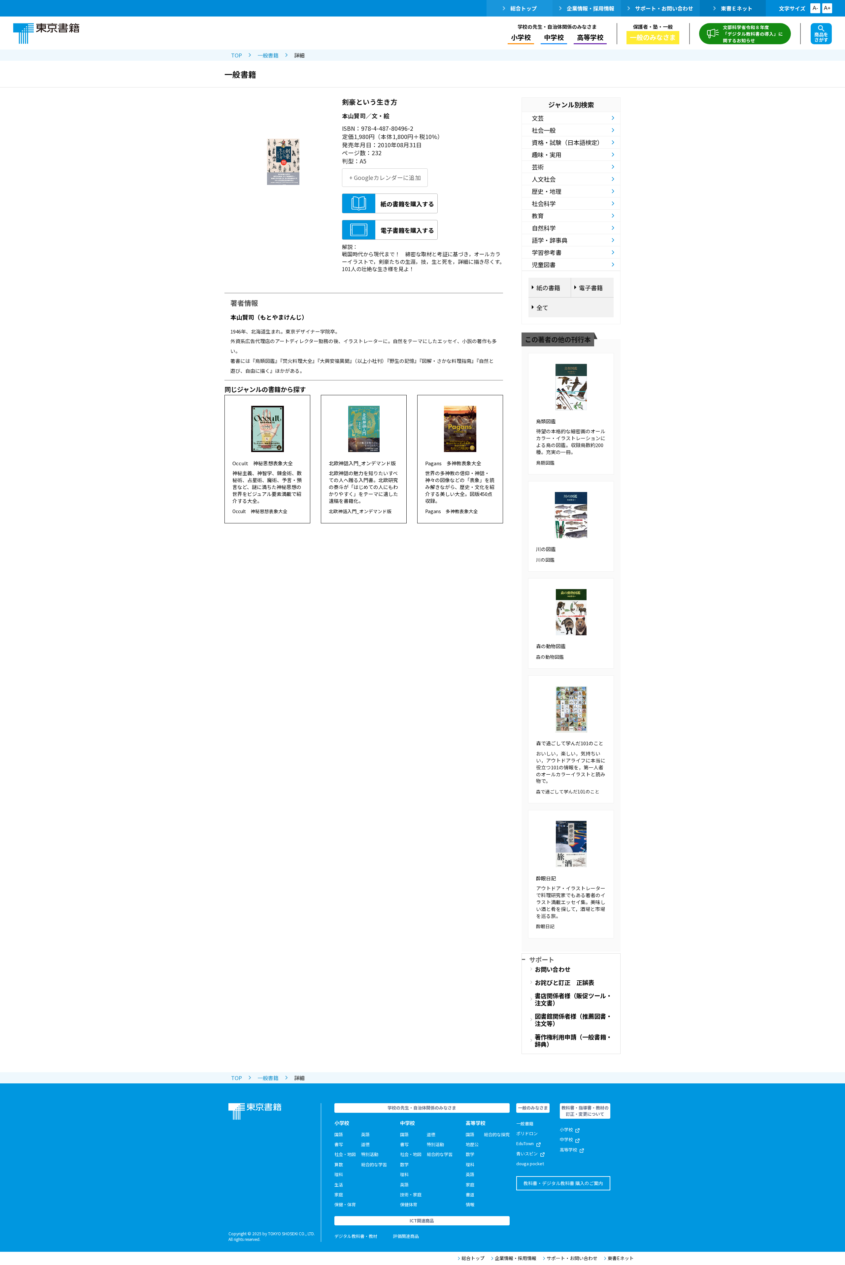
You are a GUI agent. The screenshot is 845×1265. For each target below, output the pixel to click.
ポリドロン (527, 1133)
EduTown (525, 1143)
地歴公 (472, 1144)
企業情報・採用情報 (590, 8)
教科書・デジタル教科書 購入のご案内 (563, 1183)
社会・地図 (345, 1154)
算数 (338, 1164)
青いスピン (527, 1153)
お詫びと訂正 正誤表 (564, 982)
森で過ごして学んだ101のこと (569, 743)
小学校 (566, 1129)
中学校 (566, 1139)
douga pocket (530, 1163)
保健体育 (408, 1204)
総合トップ (523, 8)
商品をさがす (821, 37)
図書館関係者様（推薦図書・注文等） (573, 1019)
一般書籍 (268, 55)
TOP (236, 55)
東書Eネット (621, 1258)
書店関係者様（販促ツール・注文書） (573, 999)
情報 (470, 1204)
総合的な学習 (374, 1164)
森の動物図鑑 (551, 646)
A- (815, 8)
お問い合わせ (552, 969)
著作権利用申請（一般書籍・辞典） (573, 1040)
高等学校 (568, 1149)
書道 (470, 1194)
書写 (338, 1144)
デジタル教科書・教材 (355, 1236)
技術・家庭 (411, 1194)
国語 (338, 1134)
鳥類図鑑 (546, 421)
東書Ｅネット (737, 8)
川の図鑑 (546, 548)
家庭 (338, 1194)
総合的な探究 (497, 1134)
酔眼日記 (546, 878)
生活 (338, 1184)
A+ (827, 8)
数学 (404, 1164)
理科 (338, 1174)
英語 (365, 1134)
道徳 (365, 1144)
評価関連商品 (406, 1236)
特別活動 (369, 1154)
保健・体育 (345, 1204)
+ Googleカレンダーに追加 (385, 177)
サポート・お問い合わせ (664, 8)
